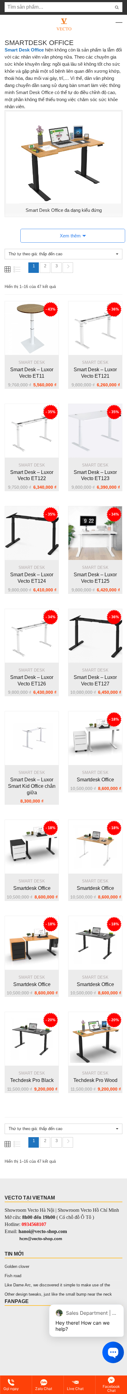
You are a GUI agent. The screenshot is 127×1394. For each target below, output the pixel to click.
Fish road (13, 1275)
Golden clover (17, 1266)
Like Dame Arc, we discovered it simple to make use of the (57, 1285)
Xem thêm (70, 235)
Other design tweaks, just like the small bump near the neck (58, 1294)
